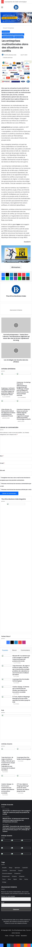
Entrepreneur (17, 873)
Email (2, 902)
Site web (2, 470)
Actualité (4, 867)
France (4, 879)
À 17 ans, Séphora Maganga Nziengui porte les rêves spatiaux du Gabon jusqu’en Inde (21, 699)
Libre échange (19, 37)
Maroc (9, 879)
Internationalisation (8, 37)
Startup (26, 879)
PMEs (20, 879)
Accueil (5, 28)
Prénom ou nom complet (8, 896)
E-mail (2, 463)
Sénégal (4, 882)
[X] (16, 299)
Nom (1, 456)
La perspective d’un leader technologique (16, 1)
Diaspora (20, 870)
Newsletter (24, 935)
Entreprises (11, 28)
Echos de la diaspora (7, 873)
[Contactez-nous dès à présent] (16, 254)
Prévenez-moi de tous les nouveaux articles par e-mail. (16, 489)
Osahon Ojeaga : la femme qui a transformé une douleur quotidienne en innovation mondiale (20, 689)
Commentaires (25, 650)
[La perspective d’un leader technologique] (6, 681)
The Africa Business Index (16, 296)
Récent (14, 650)
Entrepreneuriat (6, 876)
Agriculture (17, 867)
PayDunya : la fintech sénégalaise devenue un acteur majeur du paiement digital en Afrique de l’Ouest (8, 391)
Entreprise (14, 876)
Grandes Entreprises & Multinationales (13, 34)
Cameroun (4, 870)
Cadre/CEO (25, 867)
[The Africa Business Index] (16, 7)
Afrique (10, 867)
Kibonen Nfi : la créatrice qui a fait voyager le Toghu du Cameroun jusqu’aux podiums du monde (21, 658)
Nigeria (15, 879)
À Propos (11, 935)
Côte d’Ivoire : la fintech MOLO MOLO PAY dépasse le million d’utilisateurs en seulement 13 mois (8, 413)
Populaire (5, 650)
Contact (18, 935)
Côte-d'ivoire (13, 870)
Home (6, 935)
